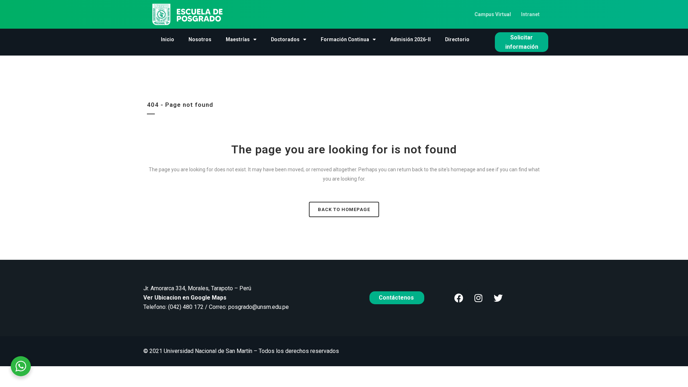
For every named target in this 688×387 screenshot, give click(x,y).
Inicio (167, 39)
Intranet (530, 14)
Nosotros (199, 39)
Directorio (457, 39)
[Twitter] (498, 298)
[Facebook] (459, 298)
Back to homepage (344, 209)
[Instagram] (478, 298)
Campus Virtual (492, 14)
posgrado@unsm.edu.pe (258, 307)
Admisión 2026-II (410, 39)
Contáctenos (397, 297)
